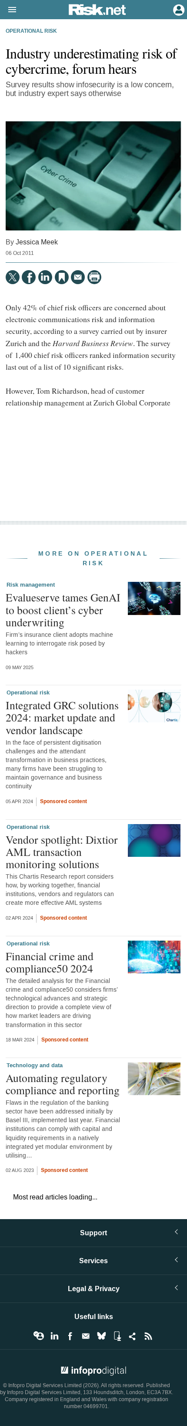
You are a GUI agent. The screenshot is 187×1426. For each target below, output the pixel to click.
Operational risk (31, 31)
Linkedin (54, 1336)
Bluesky (101, 1336)
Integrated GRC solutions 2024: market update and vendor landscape (62, 717)
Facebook (70, 1336)
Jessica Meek (37, 242)
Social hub (132, 1336)
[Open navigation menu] (8, 10)
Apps (117, 1336)
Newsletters (85, 1336)
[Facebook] (29, 277)
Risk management (31, 585)
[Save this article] (62, 277)
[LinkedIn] (45, 277)
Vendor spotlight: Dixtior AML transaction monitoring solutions (62, 851)
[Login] (178, 9)
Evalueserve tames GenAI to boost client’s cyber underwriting (63, 609)
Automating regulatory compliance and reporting (63, 1084)
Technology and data (35, 1065)
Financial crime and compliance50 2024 (50, 962)
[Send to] (78, 277)
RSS (148, 1336)
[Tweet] (13, 277)
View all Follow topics (38, 1336)
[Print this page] (94, 277)
